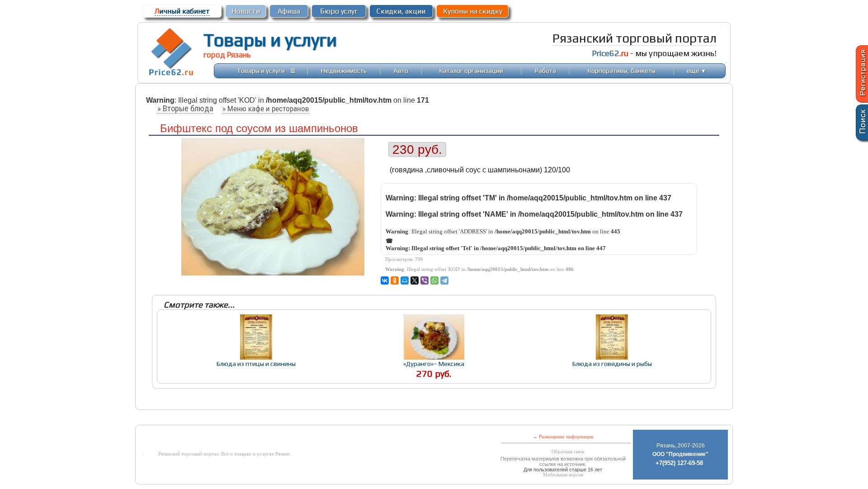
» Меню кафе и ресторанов (265, 108)
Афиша (289, 11)
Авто (400, 70)
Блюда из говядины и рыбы (612, 363)
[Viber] (424, 280)
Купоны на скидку (472, 11)
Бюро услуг (339, 11)
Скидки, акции (401, 11)
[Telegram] (444, 280)
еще (696, 70)
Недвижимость (344, 70)
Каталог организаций (471, 70)
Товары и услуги (270, 39)
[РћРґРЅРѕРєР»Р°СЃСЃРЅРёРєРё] (395, 280)
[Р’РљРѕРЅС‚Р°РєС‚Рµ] (385, 280)
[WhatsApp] (434, 280)
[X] (414, 280)
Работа (545, 70)
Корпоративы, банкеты (622, 70)
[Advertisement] (360, 418)
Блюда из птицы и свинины (256, 363)
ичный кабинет (182, 11)
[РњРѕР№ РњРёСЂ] (405, 280)
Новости (245, 11)
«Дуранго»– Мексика (433, 363)
